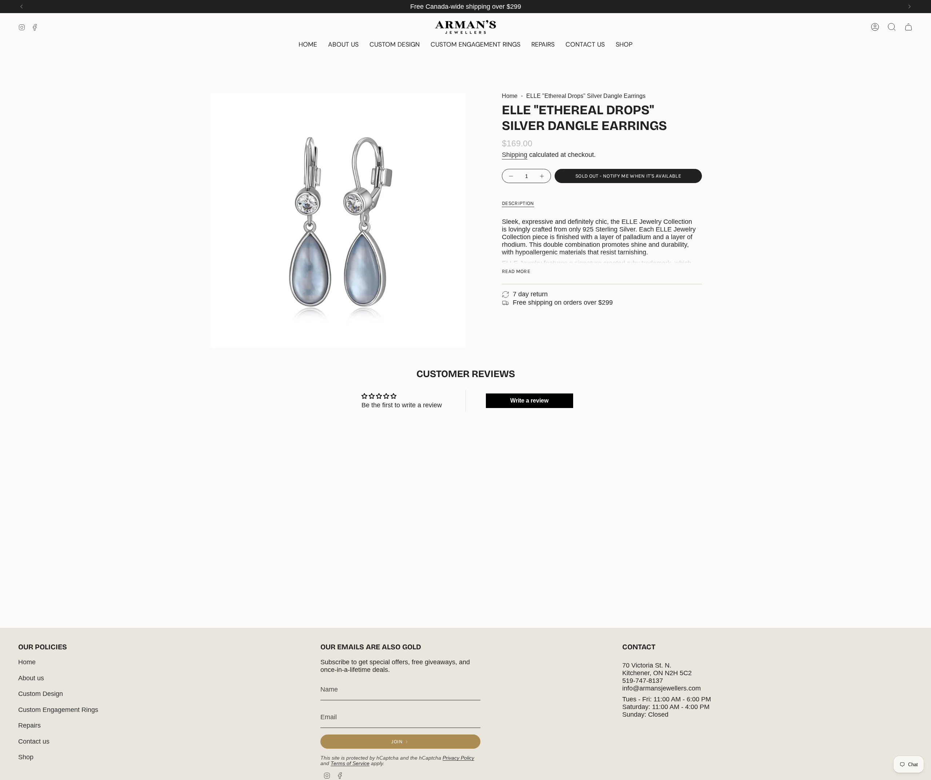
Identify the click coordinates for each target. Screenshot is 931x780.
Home (510, 96)
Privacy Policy (458, 758)
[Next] (909, 6)
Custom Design (40, 693)
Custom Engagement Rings (58, 709)
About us (31, 678)
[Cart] (908, 27)
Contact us (33, 741)
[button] (624, 45)
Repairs (29, 725)
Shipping (514, 154)
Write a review (529, 400)
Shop (25, 757)
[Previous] (21, 6)
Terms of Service (350, 763)
